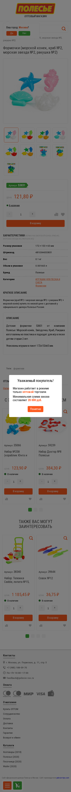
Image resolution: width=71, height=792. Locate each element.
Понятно (35, 409)
